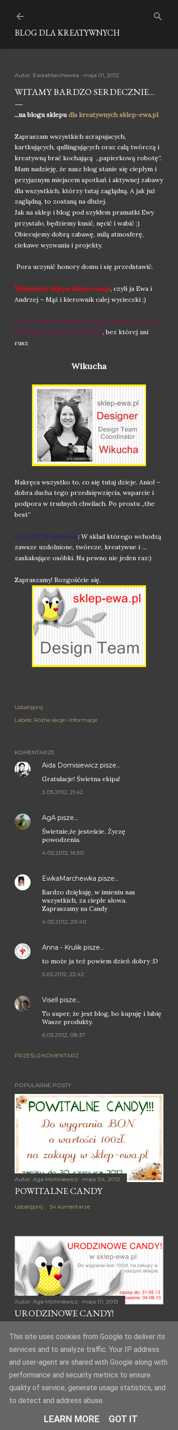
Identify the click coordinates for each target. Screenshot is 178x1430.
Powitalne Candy (58, 1191)
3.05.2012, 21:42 (62, 792)
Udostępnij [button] (29, 707)
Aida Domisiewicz (70, 765)
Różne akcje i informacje (65, 719)
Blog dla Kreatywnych (67, 32)
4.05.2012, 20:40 (64, 921)
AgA (50, 818)
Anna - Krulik (62, 947)
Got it (123, 1419)
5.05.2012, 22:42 (63, 974)
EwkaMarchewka (69, 878)
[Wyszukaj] (157, 14)
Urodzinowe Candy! (64, 1313)
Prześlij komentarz (47, 1055)
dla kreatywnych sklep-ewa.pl (113, 114)
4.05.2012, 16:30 (63, 852)
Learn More (71, 1419)
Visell (50, 1000)
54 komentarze (70, 1206)
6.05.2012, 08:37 (63, 1034)
